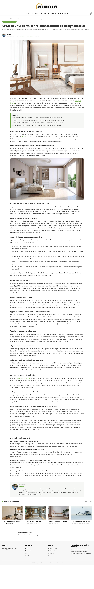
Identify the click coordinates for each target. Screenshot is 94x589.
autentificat (29, 535)
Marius (9, 34)
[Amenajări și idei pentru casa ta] (47, 6)
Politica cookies (52, 553)
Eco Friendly (52, 13)
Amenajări (35, 13)
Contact (50, 555)
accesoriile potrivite (24, 378)
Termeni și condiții (52, 548)
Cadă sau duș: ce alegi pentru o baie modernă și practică (35, 522)
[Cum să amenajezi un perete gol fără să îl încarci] (58, 513)
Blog (26, 553)
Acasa (27, 13)
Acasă (3, 19)
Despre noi (28, 551)
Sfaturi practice (63, 13)
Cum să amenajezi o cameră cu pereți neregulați (12, 522)
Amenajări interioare (12, 19)
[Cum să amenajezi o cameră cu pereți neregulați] (12, 513)
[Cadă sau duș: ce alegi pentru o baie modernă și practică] (35, 513)
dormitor (24, 136)
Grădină (43, 13)
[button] (90, 13)
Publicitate (28, 555)
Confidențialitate (52, 551)
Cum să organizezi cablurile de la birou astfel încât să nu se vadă (81, 522)
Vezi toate (88, 501)
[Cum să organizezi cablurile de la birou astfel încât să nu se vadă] (81, 513)
